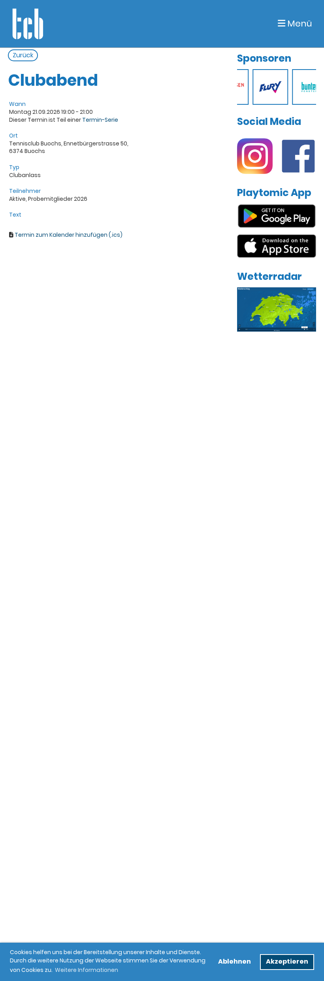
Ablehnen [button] (234, 961)
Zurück (23, 55)
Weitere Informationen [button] (86, 970)
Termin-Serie (100, 120)
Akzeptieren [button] (287, 961)
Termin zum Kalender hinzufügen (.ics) (68, 235)
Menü (298, 24)
